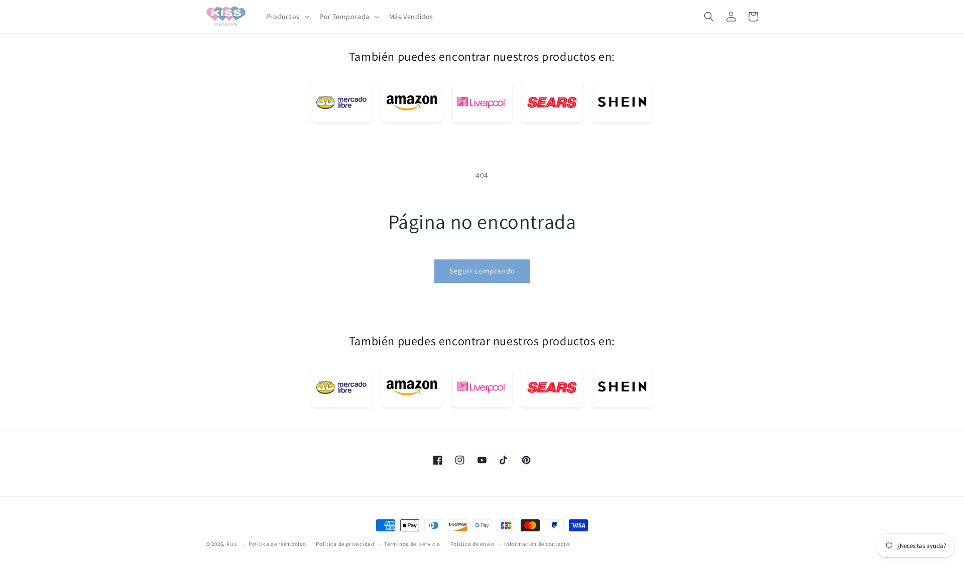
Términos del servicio (412, 543)
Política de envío (472, 543)
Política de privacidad (345, 543)
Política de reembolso (277, 543)
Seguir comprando (482, 270)
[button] (286, 16)
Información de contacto (536, 543)
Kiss (232, 543)
